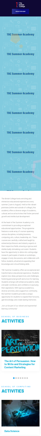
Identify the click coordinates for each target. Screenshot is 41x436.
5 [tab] (22, 378)
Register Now (20, 11)
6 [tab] (24, 378)
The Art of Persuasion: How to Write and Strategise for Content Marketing (20, 364)
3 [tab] (18, 378)
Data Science (11, 431)
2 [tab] (16, 378)
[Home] (20, 5)
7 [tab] (27, 378)
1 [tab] (13, 378)
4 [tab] (20, 378)
